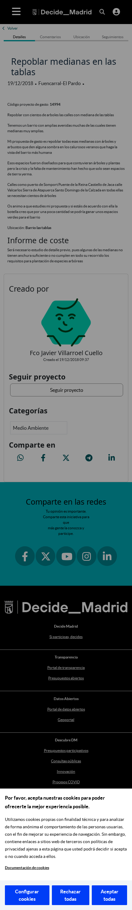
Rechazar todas (70, 895)
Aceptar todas (109, 895)
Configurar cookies (27, 895)
